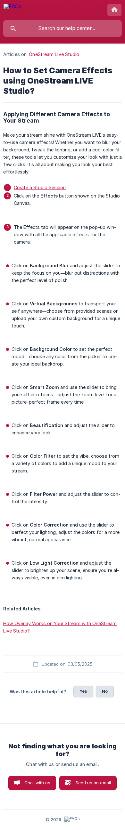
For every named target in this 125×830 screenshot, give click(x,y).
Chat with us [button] (37, 782)
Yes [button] (83, 691)
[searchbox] (62, 28)
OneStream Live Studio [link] (54, 54)
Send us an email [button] (93, 782)
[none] (12, 10)
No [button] (105, 691)
